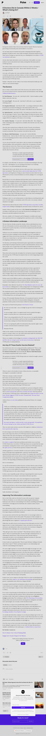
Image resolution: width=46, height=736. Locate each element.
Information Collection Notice (23, 711)
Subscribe (23, 707)
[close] (34, 690)
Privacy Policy (31, 711)
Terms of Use (28, 710)
